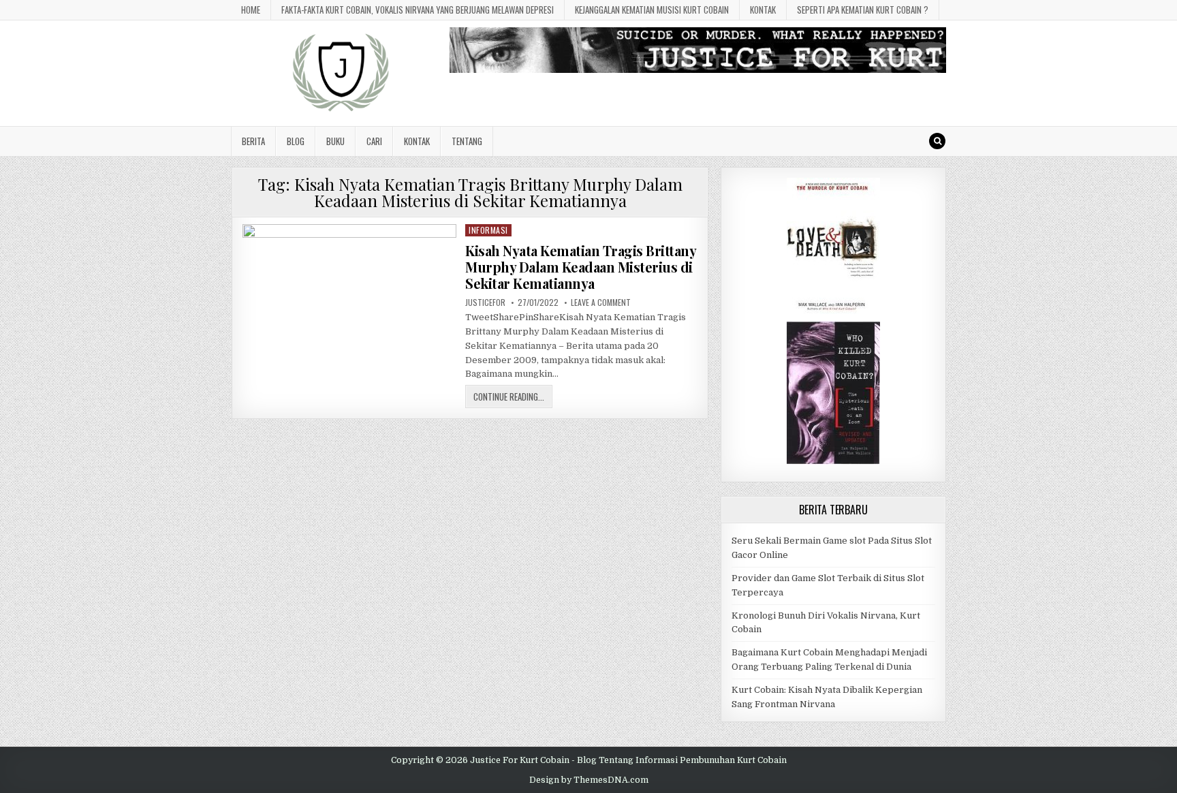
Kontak (763, 9)
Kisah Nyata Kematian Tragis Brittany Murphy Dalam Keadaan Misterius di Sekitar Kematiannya (580, 266)
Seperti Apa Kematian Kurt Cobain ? (862, 9)
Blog (295, 141)
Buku (335, 141)
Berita (253, 141)
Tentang (467, 141)
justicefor (485, 302)
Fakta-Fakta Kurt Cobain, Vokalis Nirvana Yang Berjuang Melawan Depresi (417, 9)
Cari (374, 141)
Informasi (488, 230)
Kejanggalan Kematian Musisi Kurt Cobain (652, 9)
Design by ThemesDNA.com (588, 780)
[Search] (937, 141)
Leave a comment (601, 302)
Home (250, 9)
